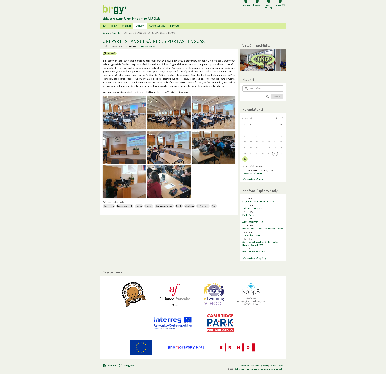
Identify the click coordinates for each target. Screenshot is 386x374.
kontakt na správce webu (272, 369)
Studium (126, 26)
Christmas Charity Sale (252, 208)
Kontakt (174, 26)
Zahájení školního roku (252, 173)
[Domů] (104, 26)
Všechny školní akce (252, 179)
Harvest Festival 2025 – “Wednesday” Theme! (262, 228)
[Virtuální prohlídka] (263, 60)
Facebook (111, 365)
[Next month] (282, 118)
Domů (106, 32)
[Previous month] (276, 118)
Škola (114, 26)
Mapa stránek (276, 365)
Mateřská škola (157, 26)
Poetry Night (248, 215)
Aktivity (116, 32)
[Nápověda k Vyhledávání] (267, 96)
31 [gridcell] (245, 159)
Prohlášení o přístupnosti (254, 365)
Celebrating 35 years (251, 235)
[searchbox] (266, 88)
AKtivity (140, 26)
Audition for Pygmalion (252, 221)
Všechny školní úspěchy (254, 258)
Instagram (128, 365)
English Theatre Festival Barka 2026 (258, 201)
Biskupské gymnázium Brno (247, 369)
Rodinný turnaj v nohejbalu (254, 251)
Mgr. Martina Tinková (146, 46)
